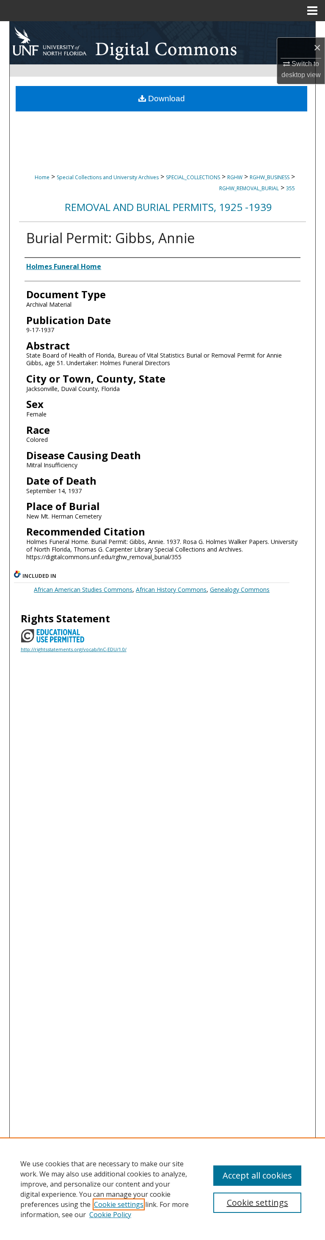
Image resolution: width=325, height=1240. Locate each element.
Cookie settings (118, 1204)
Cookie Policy (110, 1214)
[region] (162, 1188)
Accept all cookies (257, 1175)
